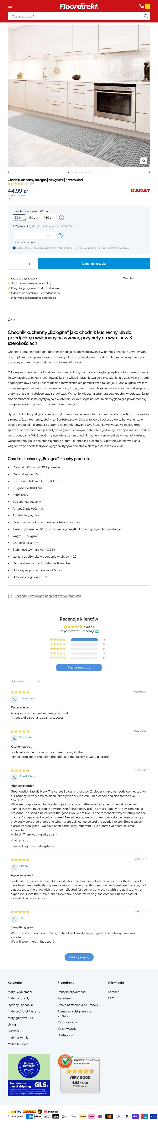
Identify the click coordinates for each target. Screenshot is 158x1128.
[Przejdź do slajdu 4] (79, 172)
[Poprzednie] (9, 172)
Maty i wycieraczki (20, 992)
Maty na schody (18, 998)
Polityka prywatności (72, 992)
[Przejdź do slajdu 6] (86, 172)
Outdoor (13, 1031)
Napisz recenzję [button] (79, 667)
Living (12, 1024)
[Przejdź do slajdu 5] (82, 172)
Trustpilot (128, 278)
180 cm (49, 217)
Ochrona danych (69, 1022)
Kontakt (113, 992)
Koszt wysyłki (67, 1028)
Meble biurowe (18, 1044)
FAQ (111, 998)
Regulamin (65, 998)
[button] (16, 183)
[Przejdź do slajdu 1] (68, 172)
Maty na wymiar (18, 1037)
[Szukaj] (79, 16)
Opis (11, 320)
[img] (20, 692)
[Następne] (148, 172)
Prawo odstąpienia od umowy (78, 1005)
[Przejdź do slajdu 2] (72, 172)
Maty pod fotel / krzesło (24, 1011)
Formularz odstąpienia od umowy (75, 1013)
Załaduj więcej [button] (79, 957)
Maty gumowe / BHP (22, 1018)
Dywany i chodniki (20, 1005)
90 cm (33, 217)
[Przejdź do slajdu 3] (75, 172)
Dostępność (66, 1035)
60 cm (19, 217)
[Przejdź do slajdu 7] (89, 172)
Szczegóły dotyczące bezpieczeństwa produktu (48, 596)
